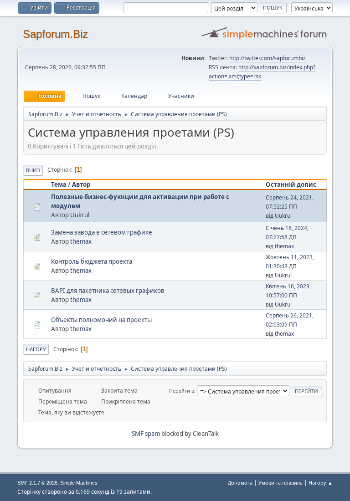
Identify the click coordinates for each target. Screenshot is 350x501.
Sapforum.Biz (55, 34)
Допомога (240, 482)
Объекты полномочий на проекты (101, 320)
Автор (81, 184)
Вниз (33, 170)
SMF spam (146, 433)
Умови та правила (280, 482)
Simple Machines (79, 483)
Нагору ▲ (321, 482)
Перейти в (181, 390)
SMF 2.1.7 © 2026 (37, 483)
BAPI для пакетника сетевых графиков (108, 290)
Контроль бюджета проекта (91, 261)
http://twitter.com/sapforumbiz (267, 58)
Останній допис (291, 184)
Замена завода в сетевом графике (101, 232)
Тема (59, 184)
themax (81, 241)
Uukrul (79, 215)
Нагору (36, 349)
